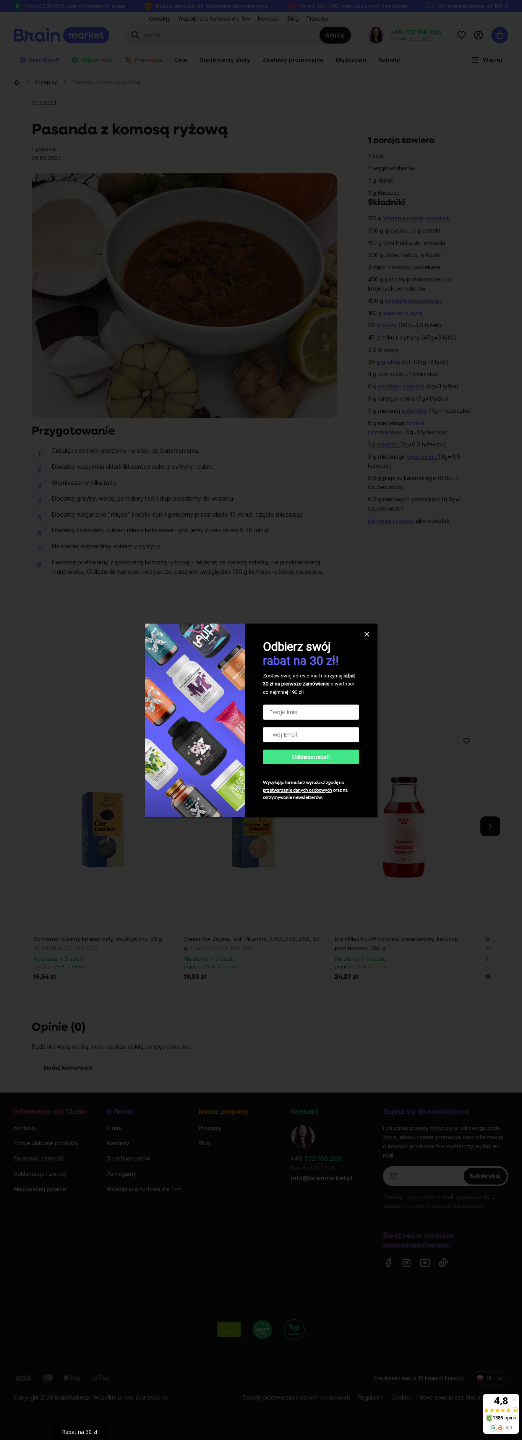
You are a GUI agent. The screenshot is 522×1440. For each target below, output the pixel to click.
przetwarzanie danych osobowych (297, 790)
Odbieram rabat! (311, 757)
